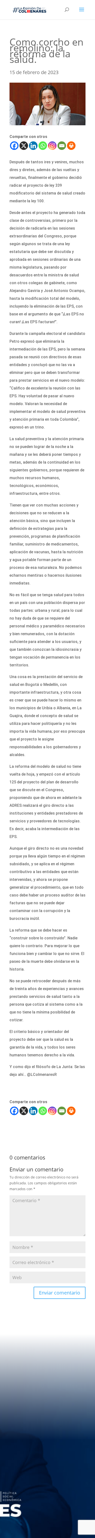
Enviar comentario (59, 1292)
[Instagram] (52, 145)
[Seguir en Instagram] (66, 1491)
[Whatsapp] (42, 145)
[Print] (71, 145)
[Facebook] (14, 145)
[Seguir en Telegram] (37, 1505)
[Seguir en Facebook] (27, 1491)
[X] (23, 145)
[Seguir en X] (46, 1491)
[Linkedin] (33, 145)
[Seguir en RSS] (57, 1505)
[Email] (61, 145)
